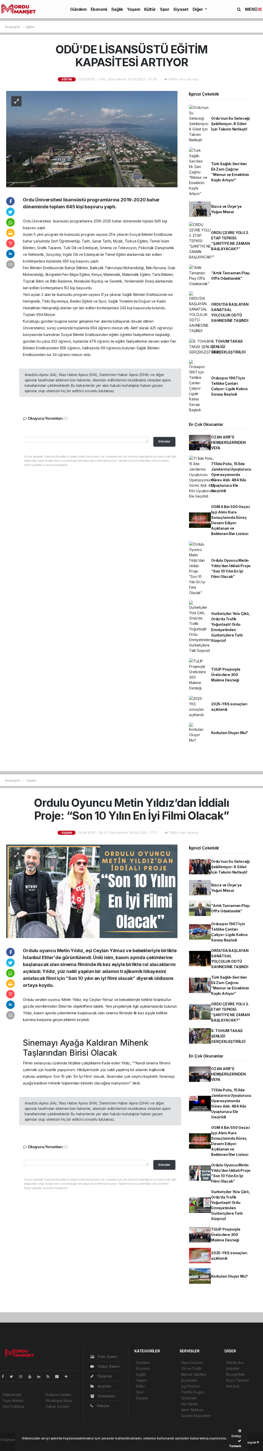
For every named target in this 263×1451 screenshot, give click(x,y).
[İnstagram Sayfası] (22, 1376)
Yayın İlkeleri (13, 1400)
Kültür (150, 9)
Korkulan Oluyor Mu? (229, 733)
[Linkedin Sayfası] (40, 1376)
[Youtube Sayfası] (31, 1376)
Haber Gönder (58, 1406)
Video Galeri (108, 1366)
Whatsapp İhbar (59, 1400)
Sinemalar (189, 1398)
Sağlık (117, 9)
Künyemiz (106, 1396)
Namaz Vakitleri (193, 1374)
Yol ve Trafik (191, 1368)
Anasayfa (13, 27)
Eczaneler (189, 1380)
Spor (164, 9)
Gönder (164, 441)
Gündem (78, 9)
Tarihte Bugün (192, 1392)
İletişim (102, 1405)
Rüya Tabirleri (237, 1380)
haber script (10, 1445)
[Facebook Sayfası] (5, 1376)
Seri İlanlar (189, 1404)
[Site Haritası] (59, 1376)
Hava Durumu (192, 1362)
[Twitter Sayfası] (13, 1376)
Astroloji (232, 1386)
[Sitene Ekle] (68, 1376)
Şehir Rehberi (192, 1410)
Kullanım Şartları (58, 1394)
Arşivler (104, 1386)
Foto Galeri (107, 1356)
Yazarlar (104, 1376)
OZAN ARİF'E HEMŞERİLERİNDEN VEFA (228, 442)
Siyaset (180, 9)
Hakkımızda (12, 1394)
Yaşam (133, 9)
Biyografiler (235, 1374)
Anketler (233, 1368)
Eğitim (30, 27)
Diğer (198, 9)
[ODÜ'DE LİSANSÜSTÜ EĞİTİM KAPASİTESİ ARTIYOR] (91, 138)
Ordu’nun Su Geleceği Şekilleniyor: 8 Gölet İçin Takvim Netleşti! (230, 123)
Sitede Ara (234, 1362)
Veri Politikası (13, 1406)
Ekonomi (99, 9)
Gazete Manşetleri (196, 1415)
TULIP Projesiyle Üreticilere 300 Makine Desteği (225, 674)
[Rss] (49, 1376)
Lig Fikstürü (190, 1386)
